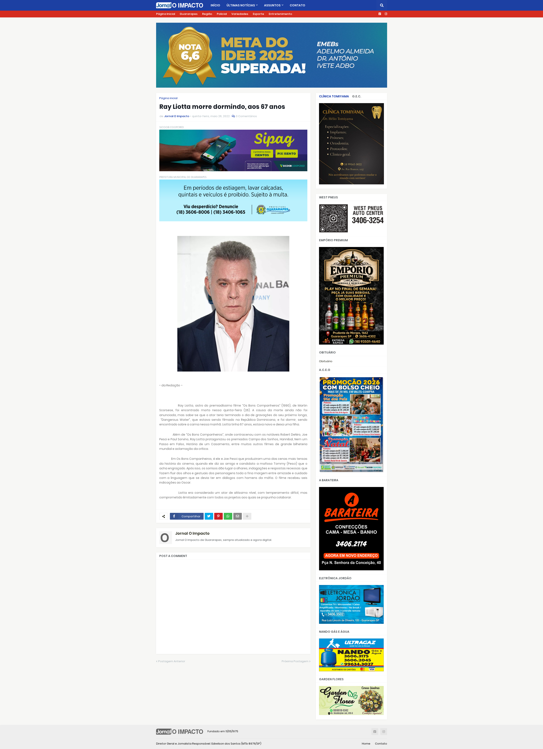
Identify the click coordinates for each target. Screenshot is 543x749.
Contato (381, 744)
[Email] (237, 516)
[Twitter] (209, 516)
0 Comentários (246, 116)
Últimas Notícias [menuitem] (241, 5)
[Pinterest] (218, 516)
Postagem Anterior (171, 661)
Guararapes (188, 14)
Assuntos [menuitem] (272, 5)
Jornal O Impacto (192, 533)
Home (366, 744)
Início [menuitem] (215, 5)
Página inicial (168, 98)
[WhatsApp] (228, 516)
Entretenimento (280, 14)
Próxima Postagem (295, 661)
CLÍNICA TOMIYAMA (334, 96)
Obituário (325, 361)
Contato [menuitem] (297, 5)
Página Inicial (165, 14)
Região (207, 14)
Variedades (239, 14)
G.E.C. (356, 96)
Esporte (258, 14)
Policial (222, 14)
